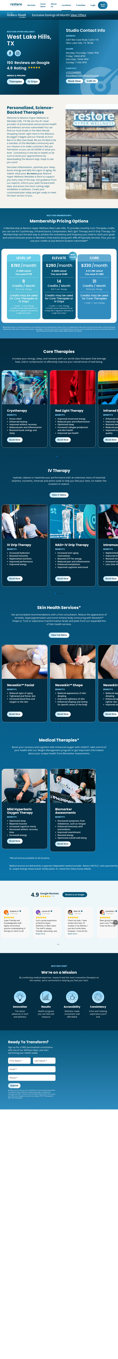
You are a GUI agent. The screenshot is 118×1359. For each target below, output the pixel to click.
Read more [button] (40, 933)
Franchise (80, 5)
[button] (2, 922)
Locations (66, 5)
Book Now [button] (14, 439)
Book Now (74, 81)
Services (31, 5)
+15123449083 (73, 72)
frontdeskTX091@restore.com (82, 75)
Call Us (91, 81)
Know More (43, 5)
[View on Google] (6, 912)
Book (103, 5)
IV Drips (33, 81)
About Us (54, 5)
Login (92, 5)
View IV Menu (59, 495)
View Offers (78, 15)
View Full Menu (59, 635)
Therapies (15, 81)
